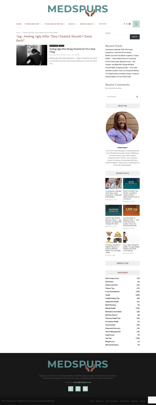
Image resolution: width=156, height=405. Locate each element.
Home (18, 24)
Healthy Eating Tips (112, 298)
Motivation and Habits (113, 312)
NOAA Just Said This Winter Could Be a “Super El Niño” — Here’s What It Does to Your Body (131, 195)
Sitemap (142, 401)
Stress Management (112, 332)
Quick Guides (110, 325)
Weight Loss (110, 341)
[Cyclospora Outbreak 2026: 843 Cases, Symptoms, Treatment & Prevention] (113, 183)
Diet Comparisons (112, 278)
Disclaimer (134, 401)
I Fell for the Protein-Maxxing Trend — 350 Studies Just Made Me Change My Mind (113, 221)
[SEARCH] (137, 96)
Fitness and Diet (32, 24)
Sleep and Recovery (112, 328)
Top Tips (102, 24)
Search (108, 33)
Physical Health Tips (112, 318)
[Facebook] (125, 24)
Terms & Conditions (112, 401)
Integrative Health (112, 302)
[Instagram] (127, 24)
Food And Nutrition (54, 24)
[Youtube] (130, 24)
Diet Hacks (109, 282)
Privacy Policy (124, 401)
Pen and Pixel (55, 55)
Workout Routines (112, 345)
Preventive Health (111, 322)
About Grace (100, 401)
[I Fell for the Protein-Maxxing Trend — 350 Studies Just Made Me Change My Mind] (113, 210)
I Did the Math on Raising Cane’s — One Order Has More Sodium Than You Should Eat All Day (131, 222)
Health (71, 24)
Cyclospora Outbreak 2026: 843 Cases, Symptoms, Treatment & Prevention (113, 194)
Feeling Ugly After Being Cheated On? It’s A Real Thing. (72, 50)
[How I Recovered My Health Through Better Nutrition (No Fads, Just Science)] (131, 237)
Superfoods (109, 335)
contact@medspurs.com (82, 382)
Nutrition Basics (111, 315)
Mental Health (86, 24)
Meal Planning (110, 305)
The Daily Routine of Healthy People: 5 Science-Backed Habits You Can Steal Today (113, 248)
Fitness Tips (109, 288)
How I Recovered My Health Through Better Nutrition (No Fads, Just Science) (131, 248)
